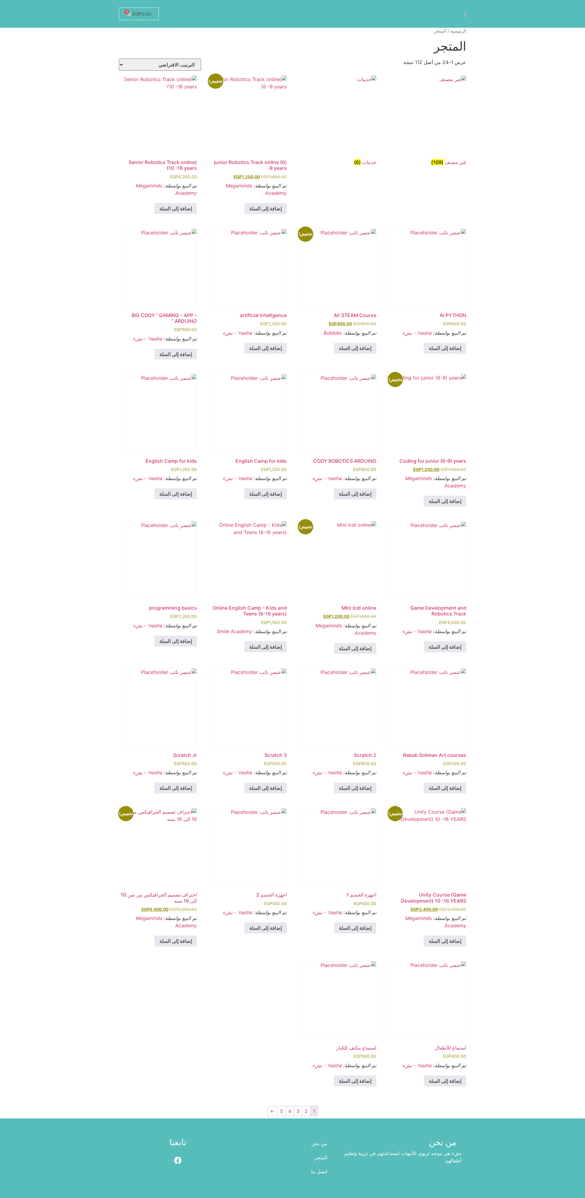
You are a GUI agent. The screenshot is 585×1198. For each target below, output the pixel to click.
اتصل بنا (319, 1171)
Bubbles (333, 333)
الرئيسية (458, 31)
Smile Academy (234, 631)
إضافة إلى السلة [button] (265, 208)
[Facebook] (178, 1160)
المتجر (320, 1157)
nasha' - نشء (417, 333)
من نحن (319, 1143)
